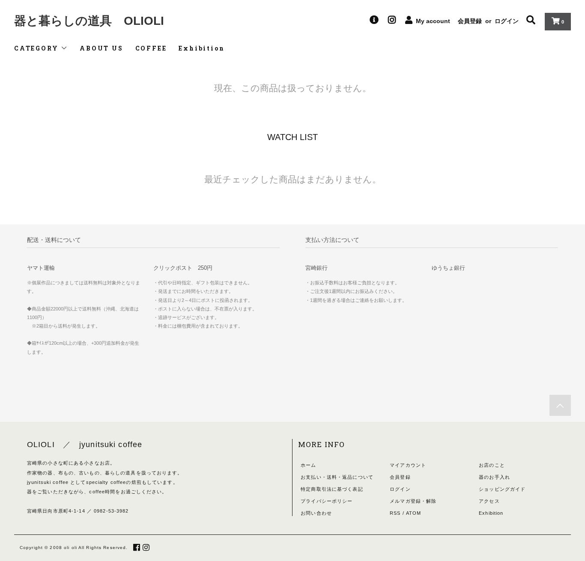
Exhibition (201, 48)
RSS (395, 513)
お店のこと (492, 465)
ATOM (413, 513)
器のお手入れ (494, 477)
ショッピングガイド (502, 489)
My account (433, 21)
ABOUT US (101, 48)
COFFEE (151, 48)
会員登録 (470, 21)
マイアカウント (408, 465)
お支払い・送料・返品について (337, 477)
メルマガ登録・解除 (413, 501)
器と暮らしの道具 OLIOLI (89, 20)
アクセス (489, 501)
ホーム (308, 465)
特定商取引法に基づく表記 (332, 489)
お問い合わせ (316, 513)
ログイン (507, 21)
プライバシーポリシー (326, 501)
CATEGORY (37, 48)
